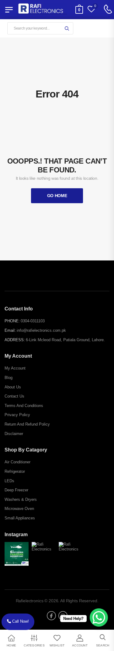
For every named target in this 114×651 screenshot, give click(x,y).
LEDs (9, 481)
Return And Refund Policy (27, 424)
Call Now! (20, 621)
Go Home (57, 195)
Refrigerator (15, 471)
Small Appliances (20, 518)
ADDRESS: (15, 340)
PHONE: (12, 321)
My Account (15, 368)
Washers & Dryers (21, 499)
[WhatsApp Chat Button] (99, 617)
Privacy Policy (17, 414)
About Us (13, 387)
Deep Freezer (16, 490)
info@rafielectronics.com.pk (41, 330)
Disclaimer (14, 433)
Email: (10, 330)
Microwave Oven (19, 508)
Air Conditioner (17, 462)
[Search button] (66, 28)
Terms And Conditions (24, 405)
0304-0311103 (33, 321)
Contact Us (14, 396)
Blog (8, 377)
